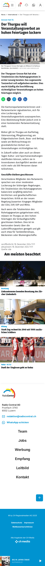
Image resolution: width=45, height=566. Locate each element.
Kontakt (22, 477)
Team (22, 431)
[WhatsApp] (3, 99)
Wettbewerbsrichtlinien (22, 527)
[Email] (14, 99)
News (3, 15)
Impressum (29, 523)
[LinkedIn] (25, 99)
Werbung (22, 449)
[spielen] (40, 560)
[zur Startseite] (6, 5)
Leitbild (22, 468)
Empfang (22, 459)
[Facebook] (20, 99)
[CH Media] (22, 541)
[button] (33, 5)
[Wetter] (26, 5)
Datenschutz (16, 523)
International (12, 15)
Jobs (22, 440)
